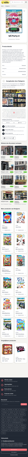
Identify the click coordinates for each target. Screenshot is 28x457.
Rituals (16, 409)
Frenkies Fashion (22, 420)
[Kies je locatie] (22, 2)
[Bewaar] (24, 11)
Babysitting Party (6, 313)
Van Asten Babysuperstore (17, 422)
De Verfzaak (10, 409)
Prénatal (3, 409)
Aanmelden (24, 404)
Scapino (9, 414)
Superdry (9, 420)
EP (21, 417)
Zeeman (3, 414)
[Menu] (26, 2)
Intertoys (22, 412)
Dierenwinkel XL (5, 430)
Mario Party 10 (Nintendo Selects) (6, 271)
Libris (17, 412)
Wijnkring (15, 420)
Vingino (3, 427)
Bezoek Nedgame (8, 138)
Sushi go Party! (5, 358)
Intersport (15, 414)
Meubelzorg (23, 425)
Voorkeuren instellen (14, 454)
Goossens (11, 412)
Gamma (16, 430)
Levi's (9, 422)
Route (8, 122)
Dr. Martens (10, 427)
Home (2, 6)
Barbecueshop (9, 417)
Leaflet (19, 117)
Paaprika (3, 425)
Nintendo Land (19, 313)
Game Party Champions (4, 227)
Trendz (3, 433)
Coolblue (16, 417)
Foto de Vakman (23, 409)
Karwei (22, 430)
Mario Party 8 (5, 292)
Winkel (20, 122)
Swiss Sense (16, 427)
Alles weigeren (14, 452)
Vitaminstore (22, 414)
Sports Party (18, 292)
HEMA (12, 430)
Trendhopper (4, 412)
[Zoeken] (12, 2)
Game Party (18, 227)
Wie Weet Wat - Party (20, 358)
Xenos (3, 417)
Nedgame (7, 6)
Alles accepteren (14, 449)
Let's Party (18, 270)
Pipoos (17, 425)
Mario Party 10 (5, 249)
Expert (3, 420)
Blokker (3, 422)
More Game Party (19, 249)
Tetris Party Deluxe (20, 334)
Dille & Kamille (10, 425)
